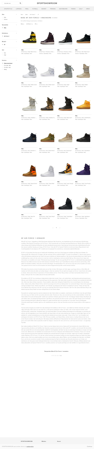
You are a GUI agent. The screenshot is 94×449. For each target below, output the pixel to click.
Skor (22, 14)
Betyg (5, 69)
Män (5, 17)
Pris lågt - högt (7, 67)
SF (4, 44)
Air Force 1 (6, 36)
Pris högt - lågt (7, 65)
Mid (5, 52)
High (5, 55)
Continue (89, 446)
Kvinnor (5, 19)
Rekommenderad (8, 63)
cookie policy (30, 446)
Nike (5, 27)
